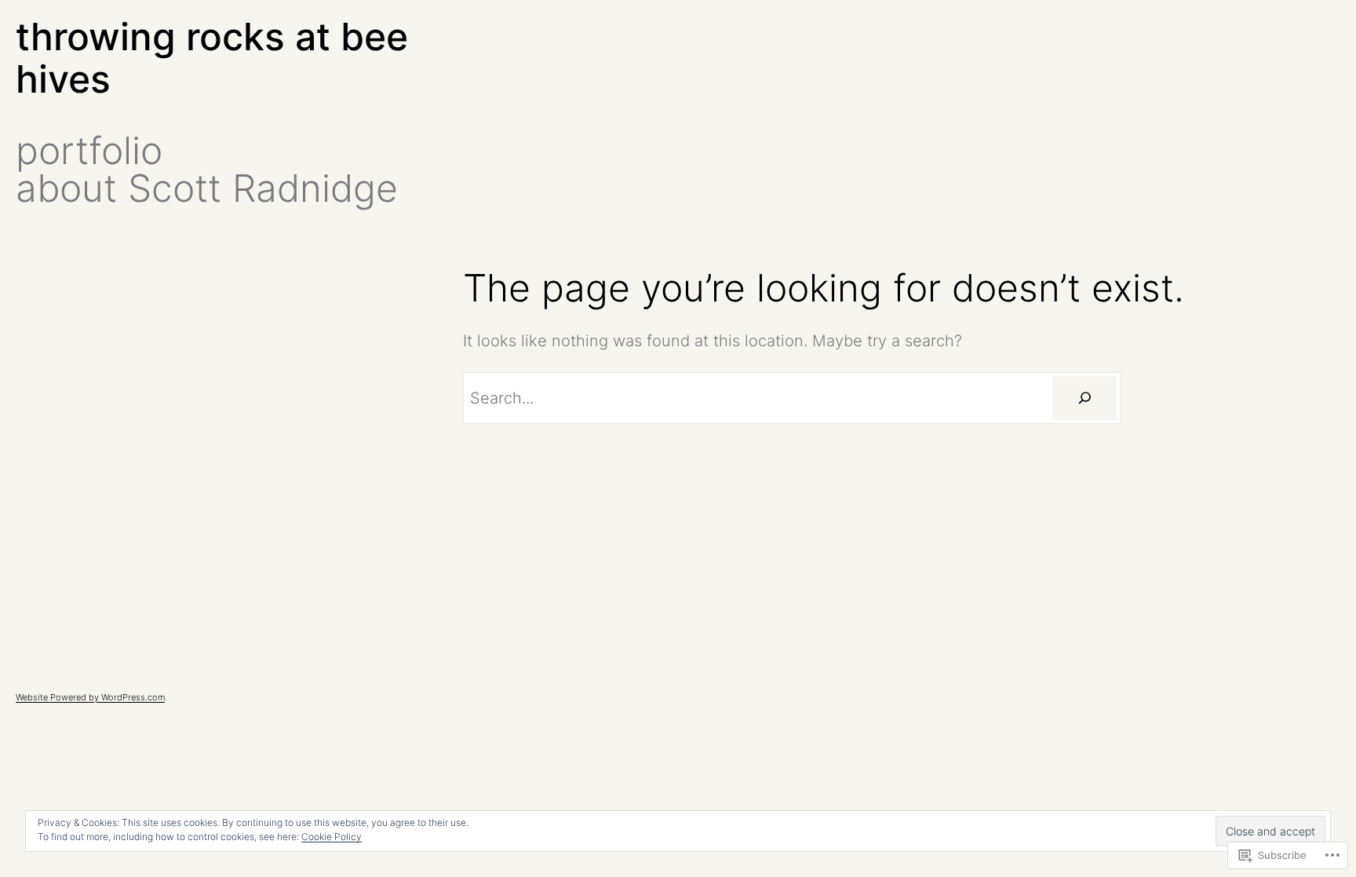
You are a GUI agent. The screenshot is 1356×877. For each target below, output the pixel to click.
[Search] (1084, 398)
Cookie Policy (331, 836)
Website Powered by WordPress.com (90, 697)
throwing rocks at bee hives (212, 57)
